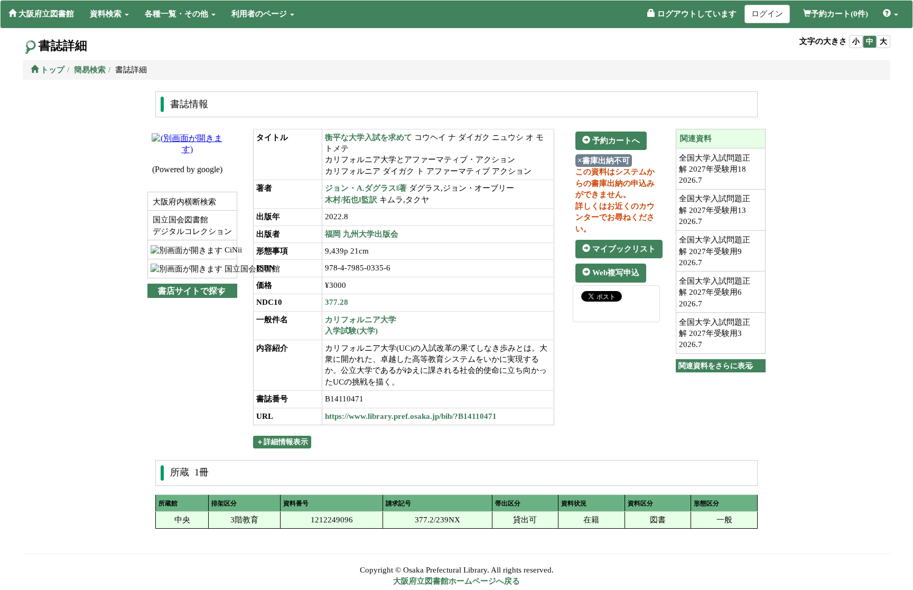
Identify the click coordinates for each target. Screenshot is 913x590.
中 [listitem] (869, 41)
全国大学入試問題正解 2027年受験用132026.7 (714, 210)
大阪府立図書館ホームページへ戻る (456, 581)
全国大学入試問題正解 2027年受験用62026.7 (714, 292)
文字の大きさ (823, 41)
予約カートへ (615, 140)
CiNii (229, 250)
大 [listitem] (883, 41)
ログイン (767, 14)
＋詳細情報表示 (282, 442)
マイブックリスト (623, 249)
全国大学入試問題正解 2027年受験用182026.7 (714, 169)
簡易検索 (90, 69)
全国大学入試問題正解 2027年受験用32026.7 (714, 333)
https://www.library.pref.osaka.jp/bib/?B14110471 (411, 416)
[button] (109, 14)
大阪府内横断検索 (183, 202)
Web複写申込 (614, 272)
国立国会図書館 (229, 269)
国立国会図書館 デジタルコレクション (191, 225)
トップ (51, 69)
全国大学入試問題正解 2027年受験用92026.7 (714, 251)
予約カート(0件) (839, 14)
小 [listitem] (856, 41)
